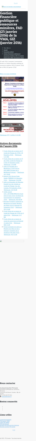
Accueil (6, 50)
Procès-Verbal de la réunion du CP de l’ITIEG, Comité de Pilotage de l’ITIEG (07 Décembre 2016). (13, 160)
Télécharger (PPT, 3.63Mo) (7, 135)
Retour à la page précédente (8, 74)
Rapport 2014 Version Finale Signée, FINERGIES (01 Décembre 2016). (13, 178)
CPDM (8, 421)
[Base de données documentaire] (11, 6)
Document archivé (9, 52)
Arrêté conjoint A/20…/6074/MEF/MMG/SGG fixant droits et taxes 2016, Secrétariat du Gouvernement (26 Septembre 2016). (13, 195)
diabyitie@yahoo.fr (7, 396)
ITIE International (4, 424)
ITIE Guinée (3, 421)
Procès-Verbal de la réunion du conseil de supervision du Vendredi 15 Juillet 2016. (13, 221)
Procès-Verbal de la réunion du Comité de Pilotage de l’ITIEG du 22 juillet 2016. (14, 213)
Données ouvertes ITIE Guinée (7, 426)
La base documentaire (5, 419)
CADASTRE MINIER (4, 422)
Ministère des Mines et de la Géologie (9, 425)
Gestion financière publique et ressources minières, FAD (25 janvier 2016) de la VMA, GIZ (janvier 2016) (14, 56)
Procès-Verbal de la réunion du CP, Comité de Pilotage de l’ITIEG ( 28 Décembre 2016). (13, 153)
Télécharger (7, 164)
